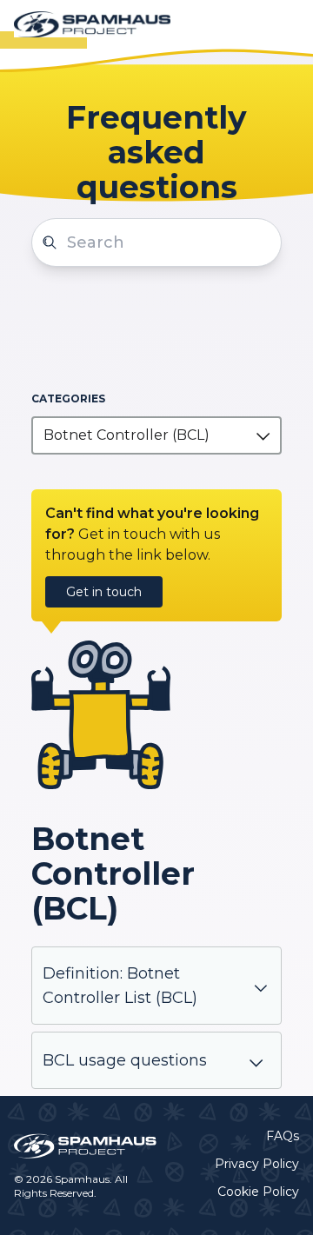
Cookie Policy (258, 1191)
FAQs (282, 1136)
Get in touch (104, 592)
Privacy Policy (257, 1164)
